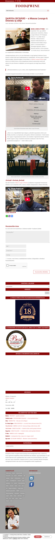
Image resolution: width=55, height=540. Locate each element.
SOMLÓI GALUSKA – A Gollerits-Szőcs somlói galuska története (26, 428)
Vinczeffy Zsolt (9, 426)
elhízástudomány (17, 478)
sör (23, 495)
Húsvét (7, 485)
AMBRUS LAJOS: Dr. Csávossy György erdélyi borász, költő (26, 426)
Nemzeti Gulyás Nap (9, 493)
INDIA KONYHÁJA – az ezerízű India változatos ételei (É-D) (27, 423)
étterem (7, 500)
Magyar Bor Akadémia (12, 488)
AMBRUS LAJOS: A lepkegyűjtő (17, 433)
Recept (15, 495)
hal (12, 483)
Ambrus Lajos (8, 473)
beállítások (15, 538)
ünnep (11, 500)
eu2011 (7, 480)
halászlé (15, 483)
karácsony (11, 485)
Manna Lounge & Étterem (38, 59)
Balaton (13, 473)
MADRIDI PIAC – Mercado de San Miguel (18, 421)
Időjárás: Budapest (10, 398)
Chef (20, 23)
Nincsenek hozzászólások (31, 23)
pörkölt (11, 495)
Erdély (23, 478)
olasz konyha (16, 493)
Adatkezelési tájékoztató (35, 473)
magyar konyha (20, 488)
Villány (16, 498)
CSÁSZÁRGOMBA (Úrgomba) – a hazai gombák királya (25, 418)
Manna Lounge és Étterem (22, 182)
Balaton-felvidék (19, 473)
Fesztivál (19, 480)
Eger (24, 475)
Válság (20, 498)
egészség (7, 478)
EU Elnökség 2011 (13, 480)
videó (13, 498)
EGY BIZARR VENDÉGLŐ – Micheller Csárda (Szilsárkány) (24, 438)
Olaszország (22, 493)
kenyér (16, 485)
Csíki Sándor (11, 23)
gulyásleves (8, 483)
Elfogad (38, 536)
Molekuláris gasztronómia (10, 490)
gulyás (23, 480)
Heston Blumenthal (21, 483)
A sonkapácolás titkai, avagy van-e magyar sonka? (22, 436)
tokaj (7, 498)
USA (10, 498)
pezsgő (7, 495)
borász (15, 475)
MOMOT (17, 490)
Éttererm (23, 23)
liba (6, 488)
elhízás (12, 478)
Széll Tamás (20, 495)
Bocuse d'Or (8, 475)
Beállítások (47, 536)
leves (23, 485)
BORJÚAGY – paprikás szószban (17, 416)
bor (12, 475)
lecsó (19, 485)
